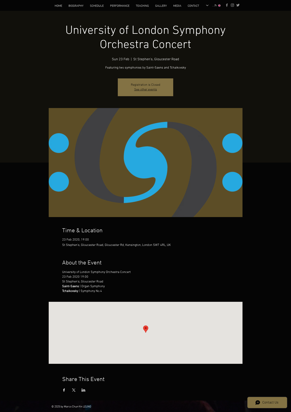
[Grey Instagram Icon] (232, 5)
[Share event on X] (74, 390)
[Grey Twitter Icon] (238, 5)
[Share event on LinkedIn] (83, 390)
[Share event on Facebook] (64, 390)
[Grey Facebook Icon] (227, 5)
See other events (145, 90)
